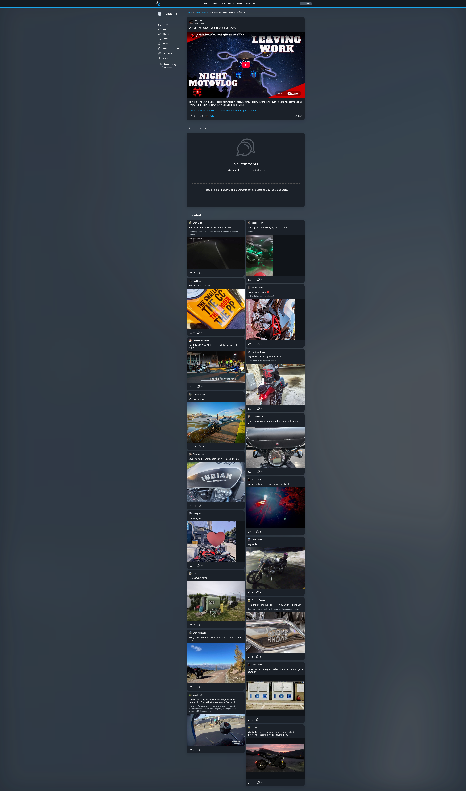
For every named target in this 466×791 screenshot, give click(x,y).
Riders (214, 3)
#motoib (212, 110)
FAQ (161, 64)
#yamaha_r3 (253, 110)
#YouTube (204, 110)
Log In (214, 189)
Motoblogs (167, 53)
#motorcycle (236, 110)
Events (240, 3)
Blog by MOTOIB (202, 12)
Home (206, 3)
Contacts (167, 64)
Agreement (168, 66)
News (165, 58)
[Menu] (299, 21)
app (233, 189)
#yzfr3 (245, 110)
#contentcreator (223, 110)
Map (248, 3)
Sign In (307, 4)
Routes (231, 3)
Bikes (222, 3)
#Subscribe (194, 110)
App (254, 3)
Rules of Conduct (170, 67)
